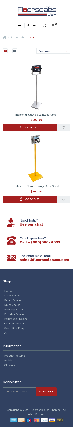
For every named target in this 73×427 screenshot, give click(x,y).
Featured (45, 51)
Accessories (18, 37)
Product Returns (14, 355)
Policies (9, 360)
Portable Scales (14, 314)
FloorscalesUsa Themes (45, 409)
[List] (13, 50)
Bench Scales (12, 300)
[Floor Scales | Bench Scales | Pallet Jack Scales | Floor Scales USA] (37, 11)
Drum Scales (12, 304)
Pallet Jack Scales (16, 318)
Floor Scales (12, 295)
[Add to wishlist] (63, 127)
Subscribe (46, 391)
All (5, 332)
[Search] (27, 25)
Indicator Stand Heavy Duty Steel (36, 186)
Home (8, 290)
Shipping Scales (14, 309)
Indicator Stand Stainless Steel (36, 114)
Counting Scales (14, 323)
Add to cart (31, 127)
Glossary (9, 364)
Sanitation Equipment (18, 328)
